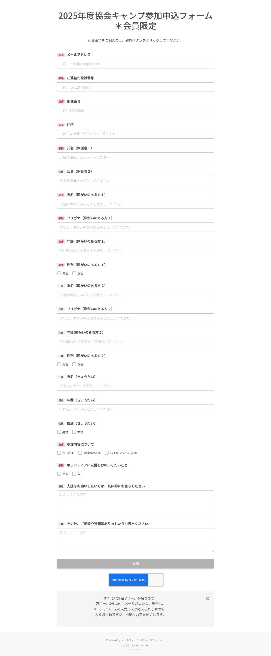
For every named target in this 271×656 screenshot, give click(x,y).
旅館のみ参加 (92, 452)
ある (65, 473)
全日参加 (68, 452)
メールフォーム (135, 649)
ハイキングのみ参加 (123, 452)
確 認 (135, 563)
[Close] (207, 598)
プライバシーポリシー (135, 645)
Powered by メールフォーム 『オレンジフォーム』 (135, 640)
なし (80, 473)
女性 (80, 273)
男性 (65, 273)
